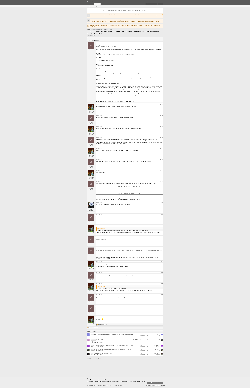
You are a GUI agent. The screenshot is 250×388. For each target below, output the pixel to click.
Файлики (109, 3)
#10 (162, 202)
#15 (162, 261)
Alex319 (158, 340)
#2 (162, 104)
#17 (162, 283)
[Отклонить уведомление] (162, 9)
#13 (162, 236)
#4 (162, 126)
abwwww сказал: (100, 228)
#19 (162, 305)
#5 (162, 137)
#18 (162, 294)
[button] (93, 4)
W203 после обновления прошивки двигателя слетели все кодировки (113, 349)
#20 (162, 316)
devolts (92, 337)
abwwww (89, 35)
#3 (162, 115)
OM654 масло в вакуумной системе (102, 353)
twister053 (92, 346)
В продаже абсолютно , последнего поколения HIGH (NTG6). (124, 10)
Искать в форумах (96, 6)
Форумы (97, 3)
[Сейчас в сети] (91, 109)
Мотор (100, 337)
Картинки (117, 3)
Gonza (92, 354)
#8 (162, 170)
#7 (162, 159)
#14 (162, 248)
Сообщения (89, 6)
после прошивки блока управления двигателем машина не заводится (113, 345)
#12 (162, 225)
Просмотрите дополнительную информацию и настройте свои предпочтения (105, 385)
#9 (162, 181)
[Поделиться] (160, 43)
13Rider (92, 342)
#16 (162, 272)
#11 (162, 214)
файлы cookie (104, 381)
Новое (102, 3)
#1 (162, 43)
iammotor (92, 350)
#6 (162, 148)
